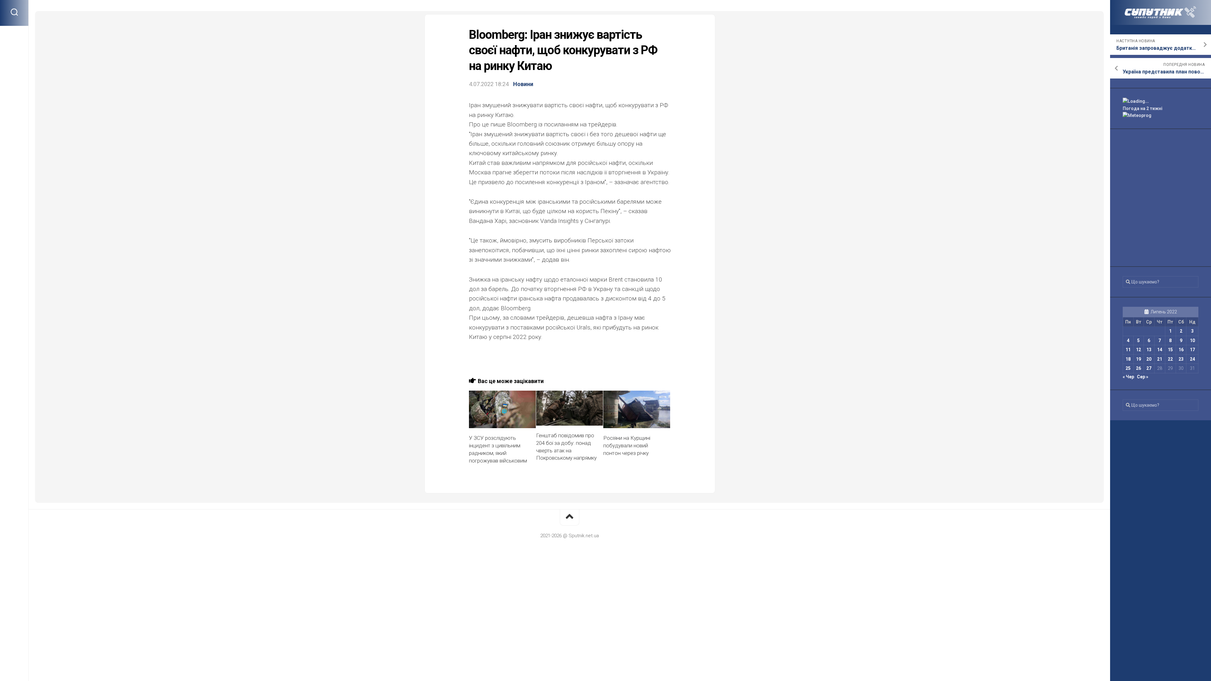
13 (1148, 349)
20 (1148, 359)
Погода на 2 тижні (1142, 108)
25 (1128, 368)
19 (1138, 359)
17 (1192, 349)
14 (1159, 349)
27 (1148, 368)
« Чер (1128, 376)
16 (1181, 349)
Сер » (1142, 376)
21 (1159, 359)
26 (1138, 368)
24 (1192, 359)
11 (1128, 349)
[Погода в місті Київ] (1160, 101)
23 (1181, 359)
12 (1138, 349)
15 (1170, 349)
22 (1170, 359)
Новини (523, 84)
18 (1128, 359)
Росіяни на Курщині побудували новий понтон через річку (626, 445)
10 (1192, 340)
